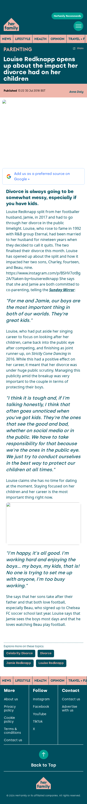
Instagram (41, 699)
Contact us (13, 740)
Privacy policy (10, 708)
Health (40, 39)
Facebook (41, 707)
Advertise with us (69, 708)
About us (11, 699)
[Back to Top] (43, 754)
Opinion (57, 39)
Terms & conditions (12, 731)
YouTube (39, 714)
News (6, 39)
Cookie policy (9, 720)
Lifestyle (22, 39)
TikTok (37, 722)
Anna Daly (76, 91)
